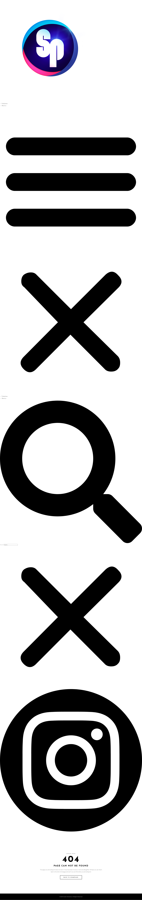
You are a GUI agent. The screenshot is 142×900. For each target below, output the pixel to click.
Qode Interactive (67, 896)
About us (4, 105)
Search (2, 544)
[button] (71, 251)
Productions (5, 103)
